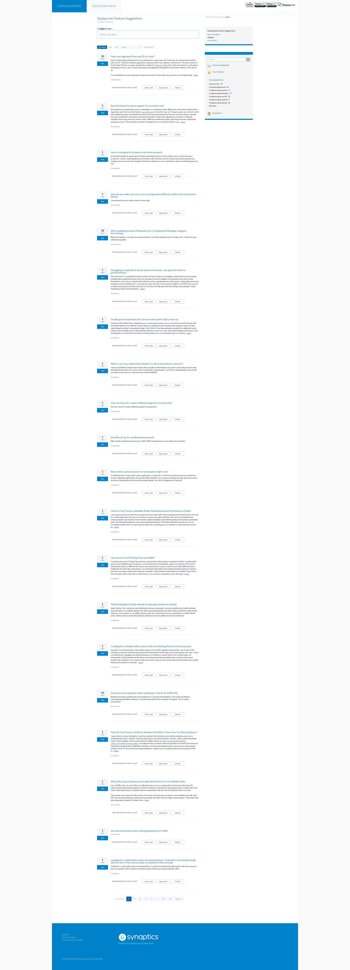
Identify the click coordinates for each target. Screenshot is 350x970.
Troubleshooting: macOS (218, 96)
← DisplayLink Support (105, 22)
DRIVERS (69, 6)
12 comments (115, 446)
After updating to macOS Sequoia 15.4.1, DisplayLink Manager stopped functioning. (148, 232)
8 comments (115, 338)
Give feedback (218, 72)
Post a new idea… (214, 34)
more (196, 75)
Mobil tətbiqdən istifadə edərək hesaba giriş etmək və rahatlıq (144, 604)
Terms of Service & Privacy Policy (72, 940)
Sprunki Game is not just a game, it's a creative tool (137, 105)
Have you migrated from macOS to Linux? (133, 56)
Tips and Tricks (214, 84)
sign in (227, 17)
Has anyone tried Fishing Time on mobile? (133, 557)
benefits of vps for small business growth (132, 437)
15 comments (115, 411)
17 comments (115, 168)
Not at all (150, 88)
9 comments (115, 293)
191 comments (116, 244)
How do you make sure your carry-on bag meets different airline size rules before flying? (153, 195)
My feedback (148, 47)
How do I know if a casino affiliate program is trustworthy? (141, 402)
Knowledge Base (216, 80)
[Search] (248, 59)
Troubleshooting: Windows (219, 93)
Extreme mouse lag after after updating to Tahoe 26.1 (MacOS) (144, 692)
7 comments (115, 485)
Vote (102, 63)
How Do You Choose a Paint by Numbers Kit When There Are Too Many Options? (154, 732)
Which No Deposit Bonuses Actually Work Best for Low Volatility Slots (148, 781)
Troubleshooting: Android (218, 100)
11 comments (115, 834)
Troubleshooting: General (218, 90)
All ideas (211, 37)
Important (164, 88)
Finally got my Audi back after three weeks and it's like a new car (144, 319)
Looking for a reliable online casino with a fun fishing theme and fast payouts (151, 646)
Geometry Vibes (161, 65)
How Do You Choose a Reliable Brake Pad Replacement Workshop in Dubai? (151, 510)
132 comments (116, 80)
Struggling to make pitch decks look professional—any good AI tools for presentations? (148, 271)
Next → (179, 899)
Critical (179, 88)
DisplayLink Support (68, 937)
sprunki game (147, 112)
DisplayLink (217, 113)
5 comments (115, 532)
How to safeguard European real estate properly (136, 152)
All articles (213, 106)
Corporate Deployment (217, 87)
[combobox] (227, 59)
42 (163, 899)
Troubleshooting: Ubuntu (218, 103)
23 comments (115, 126)
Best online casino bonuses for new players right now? (139, 471)
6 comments (115, 755)
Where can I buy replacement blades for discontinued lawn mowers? (147, 363)
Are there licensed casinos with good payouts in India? (139, 830)
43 (170, 899)
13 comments (115, 205)
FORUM (104, 6)
